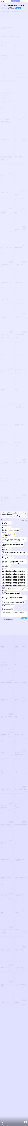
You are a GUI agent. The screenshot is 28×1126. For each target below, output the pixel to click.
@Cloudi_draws (5, 537)
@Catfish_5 (4, 565)
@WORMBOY (4, 592)
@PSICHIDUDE (5, 601)
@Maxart (4, 596)
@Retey (4, 568)
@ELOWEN (4, 560)
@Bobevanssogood (6, 604)
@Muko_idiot (5, 522)
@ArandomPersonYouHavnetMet (9, 542)
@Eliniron (4, 532)
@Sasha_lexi (4, 547)
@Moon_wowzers (6, 529)
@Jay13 (4, 556)
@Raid (10, 7)
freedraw (15, 513)
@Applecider (5, 525)
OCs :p (2, 1)
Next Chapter (23, 1)
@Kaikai (3, 551)
